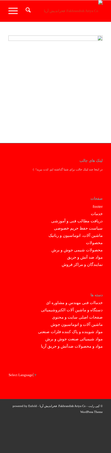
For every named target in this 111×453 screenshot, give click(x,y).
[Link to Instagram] (29, 419)
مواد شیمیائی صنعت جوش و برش (74, 339)
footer (98, 206)
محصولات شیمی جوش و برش (77, 250)
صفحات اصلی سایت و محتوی (77, 317)
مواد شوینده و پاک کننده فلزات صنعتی (70, 332)
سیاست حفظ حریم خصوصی (78, 228)
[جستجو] (27, 11)
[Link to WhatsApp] (20, 419)
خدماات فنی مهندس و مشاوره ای (74, 303)
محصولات (94, 243)
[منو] (14, 11)
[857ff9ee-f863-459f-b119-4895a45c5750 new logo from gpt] (55, 82)
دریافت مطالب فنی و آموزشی (77, 221)
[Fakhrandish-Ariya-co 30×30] (65, 11)
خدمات (97, 214)
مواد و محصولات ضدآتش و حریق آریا (72, 346)
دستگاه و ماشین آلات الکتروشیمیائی (72, 310)
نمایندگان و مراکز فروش (82, 264)
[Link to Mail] (12, 419)
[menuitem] (27, 11)
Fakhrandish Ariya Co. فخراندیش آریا (63, 406)
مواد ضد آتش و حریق (85, 257)
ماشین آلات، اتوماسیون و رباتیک (75, 235)
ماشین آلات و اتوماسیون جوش (77, 324)
